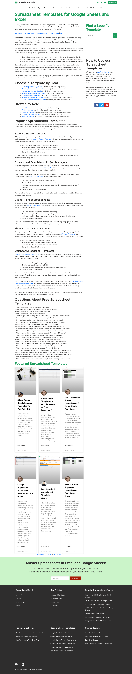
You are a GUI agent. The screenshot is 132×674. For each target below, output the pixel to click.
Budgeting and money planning (32, 87)
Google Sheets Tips (35, 8)
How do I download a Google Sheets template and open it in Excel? (39, 320)
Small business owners (30, 108)
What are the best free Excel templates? (30, 313)
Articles (101, 8)
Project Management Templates (41, 168)
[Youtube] (104, 2)
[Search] (98, 2)
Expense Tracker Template (42, 139)
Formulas (47, 8)
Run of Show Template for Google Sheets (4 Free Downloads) (48, 404)
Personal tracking (28, 116)
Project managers (28, 110)
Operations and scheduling (31, 114)
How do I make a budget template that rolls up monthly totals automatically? (43, 329)
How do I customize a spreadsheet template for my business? (37, 324)
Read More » (21, 445)
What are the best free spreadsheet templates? (32, 307)
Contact (18, 598)
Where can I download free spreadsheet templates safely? (36, 309)
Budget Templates (33, 205)
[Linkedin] (23, 664)
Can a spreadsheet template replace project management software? (40, 337)
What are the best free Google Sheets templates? (33, 311)
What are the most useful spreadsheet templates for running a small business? (43, 359)
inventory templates (36, 176)
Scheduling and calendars (31, 95)
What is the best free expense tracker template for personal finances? (41, 333)
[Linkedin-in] (101, 2)
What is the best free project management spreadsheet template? (39, 335)
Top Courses (70, 8)
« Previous (40, 555)
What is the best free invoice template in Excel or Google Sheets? (39, 346)
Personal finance (28, 112)
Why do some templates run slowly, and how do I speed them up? (39, 357)
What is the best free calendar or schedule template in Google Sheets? (41, 341)
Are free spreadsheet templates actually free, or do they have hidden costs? (43, 316)
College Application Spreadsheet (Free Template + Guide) (25, 490)
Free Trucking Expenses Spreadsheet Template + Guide (71, 490)
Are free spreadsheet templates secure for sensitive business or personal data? (44, 354)
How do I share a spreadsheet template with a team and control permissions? (43, 352)
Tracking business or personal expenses (36, 89)
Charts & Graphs (58, 8)
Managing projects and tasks (32, 91)
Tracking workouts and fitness (32, 97)
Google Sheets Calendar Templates (27, 254)
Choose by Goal (41, 33)
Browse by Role (53, 33)
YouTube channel (103, 72)
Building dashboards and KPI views (34, 100)
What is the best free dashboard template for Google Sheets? (37, 348)
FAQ (61, 33)
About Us (19, 595)
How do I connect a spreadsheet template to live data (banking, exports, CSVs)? (44, 350)
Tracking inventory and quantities (33, 93)
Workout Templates (68, 234)
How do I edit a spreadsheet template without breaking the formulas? (40, 322)
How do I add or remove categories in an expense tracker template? (40, 326)
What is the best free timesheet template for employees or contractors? (41, 344)
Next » (58, 555)
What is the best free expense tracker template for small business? (39, 331)
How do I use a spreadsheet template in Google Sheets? (35, 318)
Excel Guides (91, 8)
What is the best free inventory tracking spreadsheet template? (38, 339)
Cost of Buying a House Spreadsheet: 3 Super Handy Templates (72, 403)
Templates (81, 8)
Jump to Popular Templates (24, 33)
